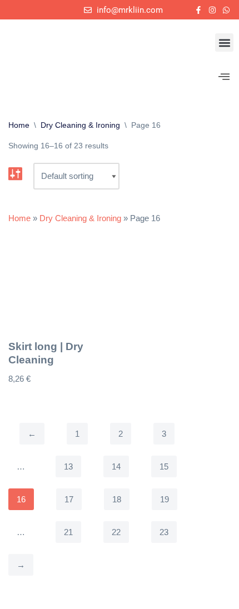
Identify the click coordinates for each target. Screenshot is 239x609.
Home (18, 125)
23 (164, 532)
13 (68, 466)
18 (116, 499)
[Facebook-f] (198, 10)
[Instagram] (213, 10)
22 (116, 532)
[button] (224, 42)
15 (164, 466)
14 (116, 466)
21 (68, 532)
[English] (12, 12)
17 (68, 499)
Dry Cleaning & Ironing (80, 125)
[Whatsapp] (226, 10)
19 (164, 499)
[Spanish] (25, 12)
